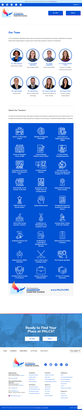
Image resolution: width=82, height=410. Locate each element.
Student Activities (49, 375)
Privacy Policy (38, 407)
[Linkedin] (16, 5)
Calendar (47, 393)
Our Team (47, 391)
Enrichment (23, 351)
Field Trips (47, 377)
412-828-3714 (14, 388)
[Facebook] (3, 5)
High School (32, 379)
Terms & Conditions (65, 381)
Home (5, 351)
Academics (13, 351)
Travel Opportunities (50, 379)
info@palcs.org (15, 391)
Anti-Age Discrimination (66, 377)
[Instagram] (7, 5)
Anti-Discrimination (65, 379)
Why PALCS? (44, 351)
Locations (63, 393)
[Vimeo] (12, 5)
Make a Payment (49, 395)
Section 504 (64, 383)
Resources (47, 389)
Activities (34, 351)
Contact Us (64, 391)
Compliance (64, 373)
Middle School (32, 377)
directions (22, 375)
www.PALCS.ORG (60, 289)
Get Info (55, 13)
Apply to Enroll (64, 397)
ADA (62, 375)
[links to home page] (14, 12)
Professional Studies (34, 391)
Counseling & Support (34, 393)
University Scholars (33, 387)
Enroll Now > (53, 1)
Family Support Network (51, 381)
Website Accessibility (66, 388)
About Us (47, 385)
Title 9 (62, 385)
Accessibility (45, 407)
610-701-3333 (14, 378)
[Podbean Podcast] (21, 5)
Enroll (73, 13)
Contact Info (64, 395)
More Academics (33, 381)
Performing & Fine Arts (34, 389)
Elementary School (33, 375)
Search (75, 4)
